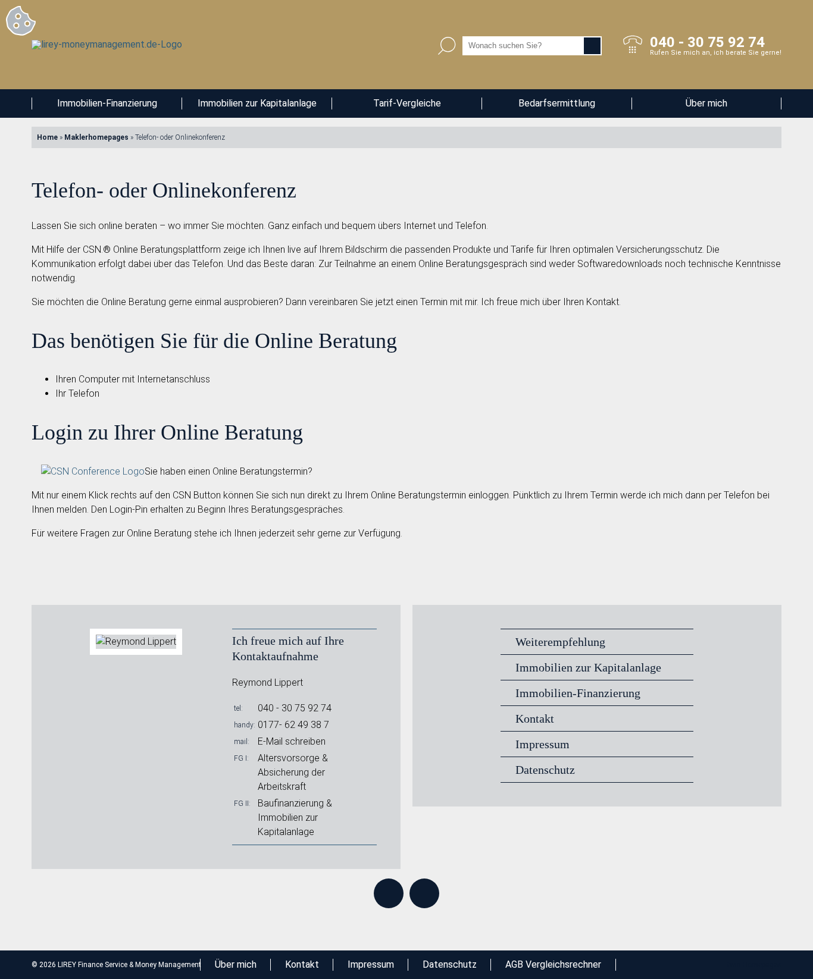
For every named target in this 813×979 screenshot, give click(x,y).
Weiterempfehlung (560, 641)
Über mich (706, 103)
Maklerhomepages (96, 137)
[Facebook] (389, 893)
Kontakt (534, 718)
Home (47, 137)
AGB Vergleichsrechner (553, 964)
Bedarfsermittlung (556, 103)
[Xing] (424, 893)
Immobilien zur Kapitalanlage (257, 103)
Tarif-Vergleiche (407, 103)
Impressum (542, 744)
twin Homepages (754, 965)
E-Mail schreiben (292, 741)
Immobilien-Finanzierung (107, 103)
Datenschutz (545, 769)
